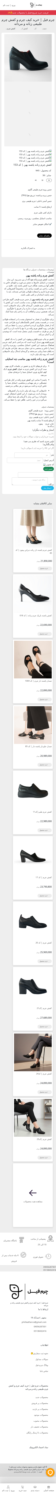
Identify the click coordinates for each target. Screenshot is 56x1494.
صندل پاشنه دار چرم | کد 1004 (38, 680)
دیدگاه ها (27, 269)
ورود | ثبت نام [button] (9, 5)
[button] (28, 1266)
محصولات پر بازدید (40, 1409)
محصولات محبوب (40, 1420)
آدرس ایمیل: (48, 460)
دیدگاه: (51, 484)
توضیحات (50, 269)
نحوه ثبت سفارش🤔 (39, 1353)
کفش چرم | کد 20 (44, 942)
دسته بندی (35, 1490)
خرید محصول (44, 568)
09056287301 (40, 1326)
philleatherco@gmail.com (34, 1322)
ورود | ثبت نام (8, 1490)
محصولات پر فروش (39, 1403)
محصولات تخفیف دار (39, 1426)
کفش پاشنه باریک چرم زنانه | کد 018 (36, 615)
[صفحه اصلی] (36, 4)
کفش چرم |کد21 (44, 1008)
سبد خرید (23, 1490)
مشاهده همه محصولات (33, 1201)
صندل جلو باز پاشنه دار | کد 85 (38, 746)
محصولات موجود (41, 1415)
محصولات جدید (41, 1397)
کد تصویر (50, 464)
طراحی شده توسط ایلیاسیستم (25, 1472)
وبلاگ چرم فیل (41, 1365)
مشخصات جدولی (38, 269)
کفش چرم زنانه (24, 379)
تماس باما (44, 1371)
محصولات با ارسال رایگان (37, 1432)
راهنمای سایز (44, 235)
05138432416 (40, 1331)
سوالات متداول (41, 1359)
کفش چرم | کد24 (44, 1073)
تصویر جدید (48, 469)
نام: (52, 455)
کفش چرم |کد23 (44, 1139)
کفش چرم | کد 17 (44, 877)
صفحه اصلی (49, 1490)
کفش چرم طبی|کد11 (42, 811)
